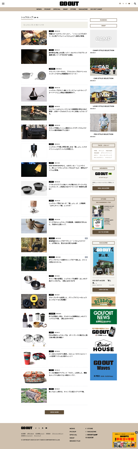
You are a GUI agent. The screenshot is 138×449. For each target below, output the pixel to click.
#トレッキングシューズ (106, 155)
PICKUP (47, 9)
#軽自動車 (96, 153)
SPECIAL (56, 9)
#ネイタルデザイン (99, 157)
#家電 (95, 150)
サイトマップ (37, 435)
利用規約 (48, 433)
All (33, 7)
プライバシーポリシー (57, 433)
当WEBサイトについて (27, 435)
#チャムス (101, 150)
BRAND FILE (75, 441)
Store (73, 9)
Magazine (83, 9)
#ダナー (96, 155)
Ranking (103, 7)
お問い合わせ (30, 433)
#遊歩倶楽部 (109, 150)
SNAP (65, 9)
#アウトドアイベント (106, 153)
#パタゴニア (109, 157)
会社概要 (23, 433)
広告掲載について (39, 433)
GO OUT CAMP (96, 9)
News (39, 9)
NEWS (72, 428)
